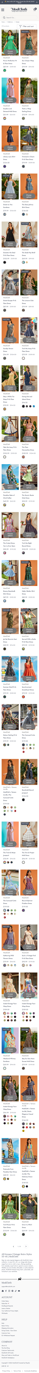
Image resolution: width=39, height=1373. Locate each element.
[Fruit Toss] (4, 744)
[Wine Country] (30, 1127)
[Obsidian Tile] (8, 1178)
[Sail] (4, 457)
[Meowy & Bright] (30, 1123)
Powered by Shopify (24, 1363)
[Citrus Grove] (23, 1130)
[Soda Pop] (26, 262)
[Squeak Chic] (4, 1234)
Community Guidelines (30, 1371)
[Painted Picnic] (4, 1068)
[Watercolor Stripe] (23, 262)
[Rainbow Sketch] (15, 965)
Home (3, 22)
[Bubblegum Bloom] (4, 965)
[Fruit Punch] (11, 1016)
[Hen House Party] (23, 744)
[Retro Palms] (4, 505)
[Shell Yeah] (11, 1013)
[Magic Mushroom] (30, 406)
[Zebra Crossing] (23, 799)
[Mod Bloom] (23, 600)
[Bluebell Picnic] (4, 214)
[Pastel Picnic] (23, 965)
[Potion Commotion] (15, 1013)
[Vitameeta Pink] (4, 552)
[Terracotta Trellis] (23, 457)
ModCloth (15, 1363)
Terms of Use (17, 1371)
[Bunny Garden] (23, 358)
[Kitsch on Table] (23, 1123)
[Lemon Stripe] (26, 744)
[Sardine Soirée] (26, 214)
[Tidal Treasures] (4, 696)
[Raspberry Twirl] (23, 748)
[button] (35, 10)
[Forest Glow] (11, 862)
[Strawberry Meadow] (4, 1020)
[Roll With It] (33, 406)
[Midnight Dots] (23, 1234)
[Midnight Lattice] (4, 166)
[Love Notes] (26, 965)
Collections (10, 22)
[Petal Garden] (4, 310)
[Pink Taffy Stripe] (23, 751)
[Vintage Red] (26, 1127)
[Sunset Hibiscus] (4, 1178)
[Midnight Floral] (33, 1127)
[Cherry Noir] (4, 262)
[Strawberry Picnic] (4, 409)
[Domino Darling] (23, 862)
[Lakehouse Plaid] (23, 214)
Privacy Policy (6, 1371)
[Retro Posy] (26, 1186)
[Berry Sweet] (8, 744)
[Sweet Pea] (4, 70)
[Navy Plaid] (15, 1016)
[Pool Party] (23, 696)
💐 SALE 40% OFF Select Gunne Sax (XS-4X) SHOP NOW (19, 2)
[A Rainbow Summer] (23, 1186)
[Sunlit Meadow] (4, 1013)
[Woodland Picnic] (23, 118)
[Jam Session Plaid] (23, 910)
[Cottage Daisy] (30, 744)
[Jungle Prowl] (4, 648)
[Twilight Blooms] (11, 1020)
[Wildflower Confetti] (4, 358)
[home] (19, 9)
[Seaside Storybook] (33, 748)
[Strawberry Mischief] (8, 1020)
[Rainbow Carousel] (26, 748)
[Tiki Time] (30, 965)
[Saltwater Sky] (4, 600)
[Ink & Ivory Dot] (23, 406)
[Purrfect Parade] (23, 1127)
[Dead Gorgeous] (15, 1020)
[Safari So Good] (23, 70)
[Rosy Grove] (8, 965)
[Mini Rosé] (26, 406)
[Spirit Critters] (8, 1016)
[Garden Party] (23, 166)
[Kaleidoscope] (8, 1013)
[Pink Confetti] (23, 552)
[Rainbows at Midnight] (30, 748)
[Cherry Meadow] (11, 965)
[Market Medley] (23, 1068)
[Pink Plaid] (26, 1123)
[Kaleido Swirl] (8, 862)
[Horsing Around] (4, 1016)
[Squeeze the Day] (23, 505)
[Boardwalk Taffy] (4, 118)
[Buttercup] (23, 648)
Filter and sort (28, 26)
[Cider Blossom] (33, 1123)
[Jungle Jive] (23, 310)
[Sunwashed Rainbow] (33, 744)
